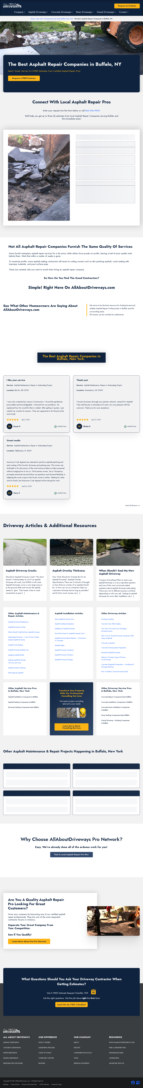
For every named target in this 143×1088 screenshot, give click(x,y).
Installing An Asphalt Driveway (65, 628)
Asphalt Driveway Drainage (64, 660)
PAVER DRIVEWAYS (10, 1053)
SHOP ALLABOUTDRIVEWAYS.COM (121, 1042)
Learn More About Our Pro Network (29, 941)
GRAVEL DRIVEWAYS (10, 1058)
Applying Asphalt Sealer (16, 655)
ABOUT (76, 1042)
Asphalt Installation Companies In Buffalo (23, 697)
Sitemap (5, 1084)
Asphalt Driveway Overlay (16, 627)
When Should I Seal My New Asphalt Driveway (24, 632)
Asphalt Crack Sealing (15, 645)
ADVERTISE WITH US (116, 1063)
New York (39, 19)
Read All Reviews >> (133, 505)
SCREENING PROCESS (47, 1048)
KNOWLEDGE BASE (116, 1053)
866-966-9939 (92, 110)
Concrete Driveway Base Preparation (113, 648)
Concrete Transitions (108, 643)
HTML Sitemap (44, 1084)
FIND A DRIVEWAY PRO (117, 1048)
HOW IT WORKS (44, 1042)
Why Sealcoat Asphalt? (16, 673)
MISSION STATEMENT (81, 1063)
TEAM (76, 1058)
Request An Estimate (127, 6)
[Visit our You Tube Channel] (132, 1083)
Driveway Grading (107, 619)
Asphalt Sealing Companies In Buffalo (22, 702)
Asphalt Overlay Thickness (17, 668)
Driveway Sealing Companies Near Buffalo (23, 707)
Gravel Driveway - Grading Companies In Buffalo (115, 721)
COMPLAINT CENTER (46, 1058)
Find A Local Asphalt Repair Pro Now (71, 854)
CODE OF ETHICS (45, 1053)
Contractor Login (56, 1084)
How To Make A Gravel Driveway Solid (114, 671)
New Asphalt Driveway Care (64, 619)
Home (33, 19)
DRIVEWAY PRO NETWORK (13, 1063)
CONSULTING (114, 1058)
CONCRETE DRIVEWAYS (12, 1048)
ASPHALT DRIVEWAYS (11, 1042)
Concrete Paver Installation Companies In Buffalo (115, 708)
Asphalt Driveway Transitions (64, 650)
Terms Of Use (15, 1084)
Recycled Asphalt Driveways (110, 652)
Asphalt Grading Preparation (64, 624)
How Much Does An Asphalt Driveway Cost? (70, 633)
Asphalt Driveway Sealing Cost (18, 650)
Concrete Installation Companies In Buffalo (116, 702)
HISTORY (77, 1048)
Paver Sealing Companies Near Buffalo (115, 715)
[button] (20, 12)
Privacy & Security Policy (29, 1084)
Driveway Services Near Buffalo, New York (58, 19)
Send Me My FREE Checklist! (71, 1004)
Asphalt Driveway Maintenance (18, 622)
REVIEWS (42, 1063)
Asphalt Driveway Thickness (64, 655)
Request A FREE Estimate (24, 78)
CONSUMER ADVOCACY (83, 1053)
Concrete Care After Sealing (111, 624)
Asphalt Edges (59, 645)
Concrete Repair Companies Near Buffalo (116, 697)
